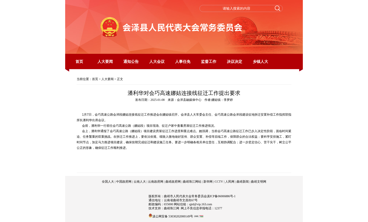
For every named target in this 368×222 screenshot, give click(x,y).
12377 (218, 208)
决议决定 (234, 61)
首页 (79, 61)
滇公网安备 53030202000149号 (172, 216)
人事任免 (183, 61)
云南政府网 (155, 181)
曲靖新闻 (243, 181)
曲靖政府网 (173, 181)
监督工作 (208, 61)
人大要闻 (105, 61)
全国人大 (108, 181)
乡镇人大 (260, 61)
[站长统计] (198, 216)
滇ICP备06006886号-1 (221, 196)
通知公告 (131, 61)
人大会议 (157, 61)
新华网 (208, 181)
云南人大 (140, 181)
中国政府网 (123, 181)
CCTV (219, 181)
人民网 (229, 181)
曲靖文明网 (258, 181)
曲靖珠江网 (171, 208)
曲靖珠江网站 (192, 181)
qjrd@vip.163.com (200, 204)
